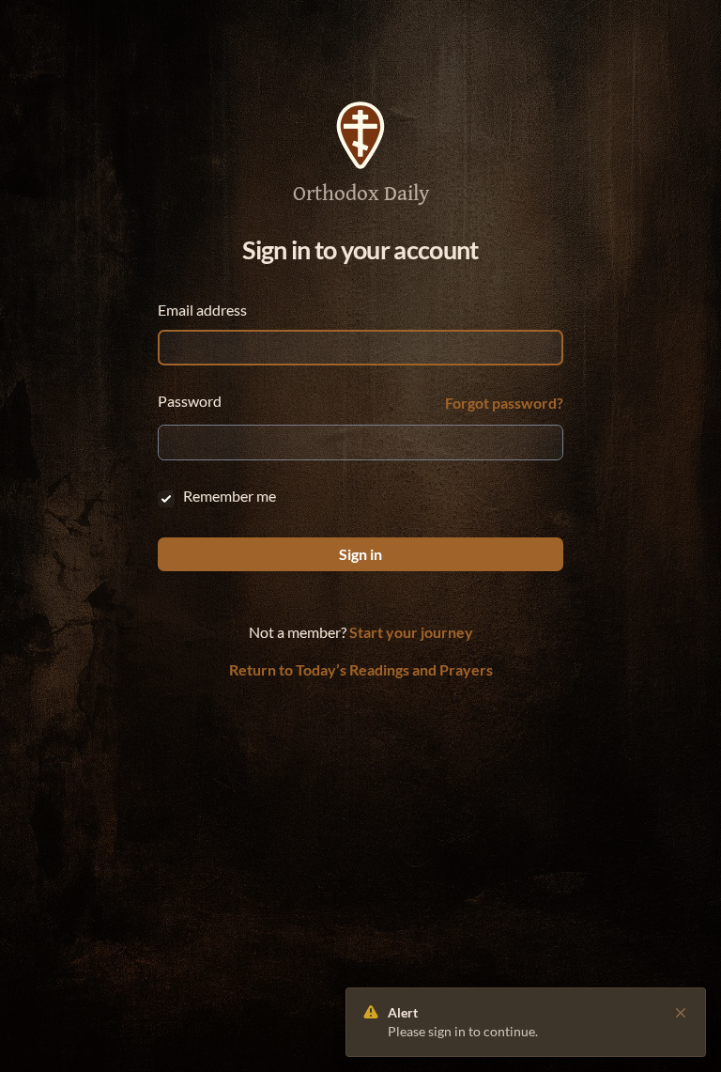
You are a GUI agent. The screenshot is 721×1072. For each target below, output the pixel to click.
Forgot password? (504, 403)
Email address (202, 309)
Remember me (229, 496)
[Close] (680, 1012)
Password (190, 401)
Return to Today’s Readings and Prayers (361, 669)
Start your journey (411, 632)
